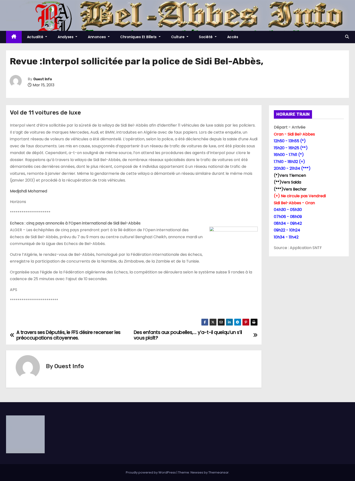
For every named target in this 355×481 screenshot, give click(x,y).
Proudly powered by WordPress (151, 472)
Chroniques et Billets (139, 36)
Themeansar (218, 472)
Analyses (66, 36)
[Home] (14, 37)
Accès (232, 36)
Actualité (35, 36)
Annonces (97, 36)
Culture (178, 36)
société (206, 36)
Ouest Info (42, 79)
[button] (347, 37)
